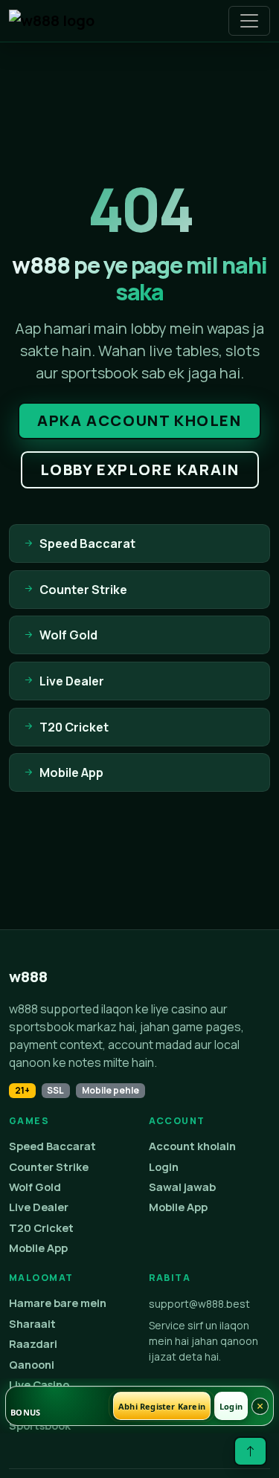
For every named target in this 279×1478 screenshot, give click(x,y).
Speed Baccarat (52, 1146)
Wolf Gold (35, 1187)
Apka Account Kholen (139, 420)
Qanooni (31, 1365)
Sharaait (32, 1324)
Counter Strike (49, 1167)
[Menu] (249, 21)
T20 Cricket (41, 1228)
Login (164, 1167)
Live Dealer (38, 1207)
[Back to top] (250, 1451)
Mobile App (38, 1248)
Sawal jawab (182, 1187)
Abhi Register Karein (161, 1406)
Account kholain (192, 1146)
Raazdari (33, 1344)
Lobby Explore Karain (140, 469)
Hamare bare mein (57, 1303)
